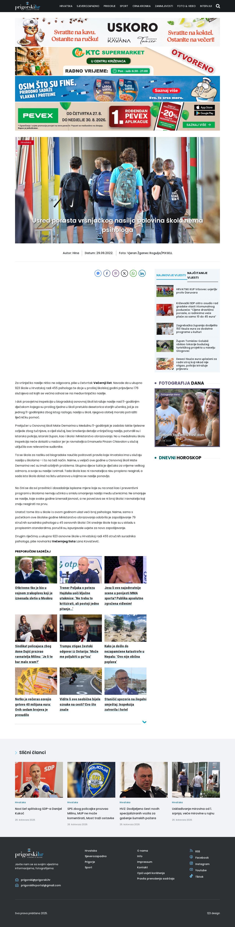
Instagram (202, 864)
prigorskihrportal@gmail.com (41, 885)
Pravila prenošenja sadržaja (155, 878)
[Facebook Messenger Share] (98, 273)
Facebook (202, 858)
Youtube (201, 870)
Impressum (144, 862)
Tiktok (199, 877)
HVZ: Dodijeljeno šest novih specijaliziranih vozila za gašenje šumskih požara (139, 813)
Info (139, 856)
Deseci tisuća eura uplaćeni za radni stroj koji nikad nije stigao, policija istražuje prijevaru (196, 364)
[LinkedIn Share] (142, 273)
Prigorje (109, 6)
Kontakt (142, 867)
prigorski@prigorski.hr (35, 880)
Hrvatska (66, 6)
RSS (197, 851)
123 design (213, 913)
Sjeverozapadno (88, 6)
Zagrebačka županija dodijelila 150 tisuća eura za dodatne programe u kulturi (196, 329)
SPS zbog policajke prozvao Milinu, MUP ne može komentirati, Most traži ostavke (90, 813)
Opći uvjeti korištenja (151, 873)
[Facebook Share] (106, 273)
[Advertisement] (81, 303)
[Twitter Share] (124, 273)
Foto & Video (186, 6)
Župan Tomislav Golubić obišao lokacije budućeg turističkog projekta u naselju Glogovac (195, 346)
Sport (124, 6)
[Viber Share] (115, 273)
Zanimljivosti (164, 6)
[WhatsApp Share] (133, 273)
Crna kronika (142, 6)
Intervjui (206, 6)
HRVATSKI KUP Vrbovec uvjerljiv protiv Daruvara (196, 290)
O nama (142, 851)
